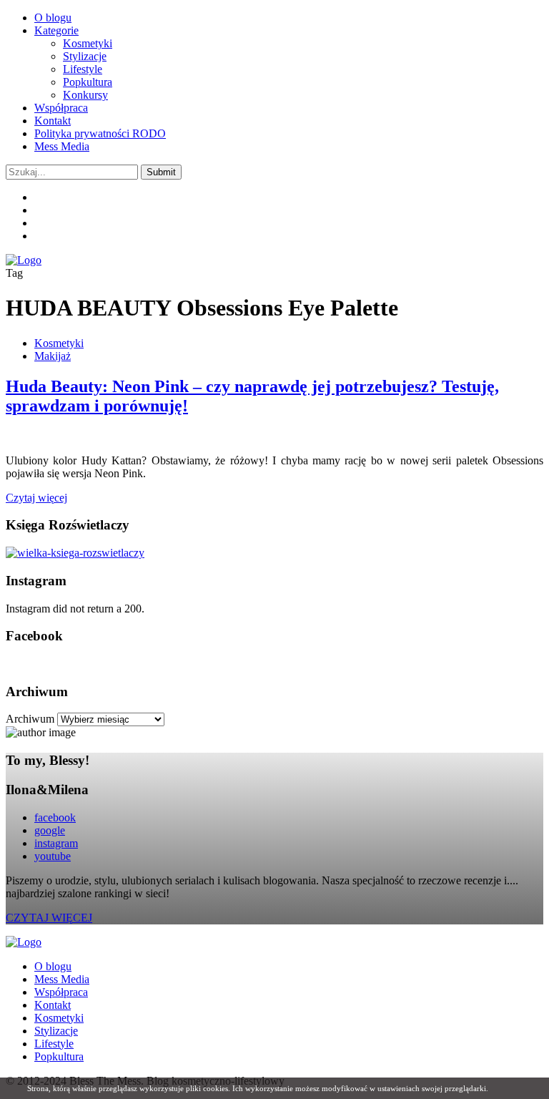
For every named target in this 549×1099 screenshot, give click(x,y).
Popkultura (87, 82)
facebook (55, 817)
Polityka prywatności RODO (100, 133)
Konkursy (85, 95)
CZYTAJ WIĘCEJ (49, 918)
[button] (161, 172)
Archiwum (30, 719)
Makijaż (52, 356)
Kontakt (52, 120)
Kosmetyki (87, 43)
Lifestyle (82, 69)
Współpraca (61, 108)
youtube (52, 856)
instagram (56, 843)
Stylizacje (85, 56)
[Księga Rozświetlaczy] (75, 553)
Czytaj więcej (36, 498)
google (49, 830)
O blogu (52, 17)
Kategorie (56, 30)
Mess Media (61, 146)
